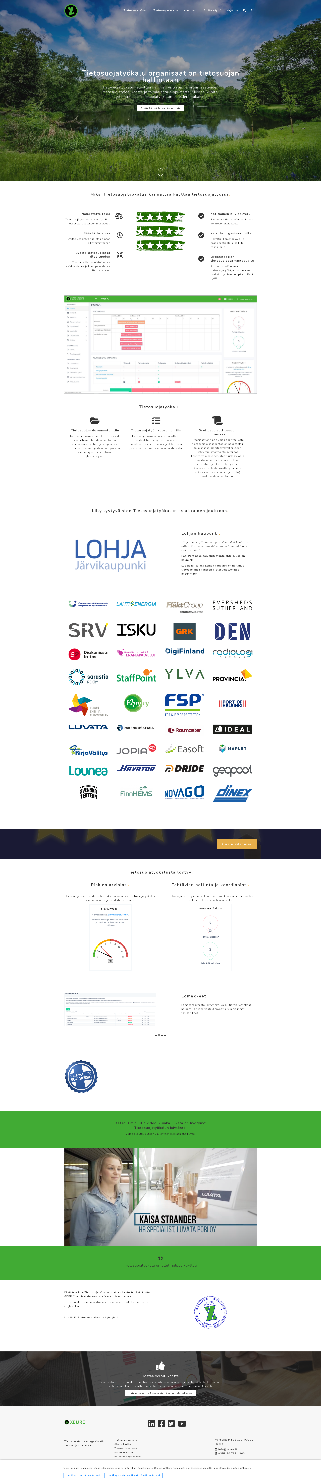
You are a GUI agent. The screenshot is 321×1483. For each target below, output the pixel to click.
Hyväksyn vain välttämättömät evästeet (133, 1475)
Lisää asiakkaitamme (237, 844)
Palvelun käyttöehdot (128, 1456)
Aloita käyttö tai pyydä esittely (160, 108)
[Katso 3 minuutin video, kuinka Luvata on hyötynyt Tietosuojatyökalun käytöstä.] (160, 1197)
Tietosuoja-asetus (166, 10)
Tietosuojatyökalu (136, 10)
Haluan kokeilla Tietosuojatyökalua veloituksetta (160, 1393)
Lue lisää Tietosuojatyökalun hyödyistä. (91, 1317)
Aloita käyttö (212, 10)
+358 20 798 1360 (231, 1453)
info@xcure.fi (227, 1449)
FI (252, 10)
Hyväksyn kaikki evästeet (83, 1475)
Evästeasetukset (125, 1452)
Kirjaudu (232, 10)
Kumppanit (191, 10)
